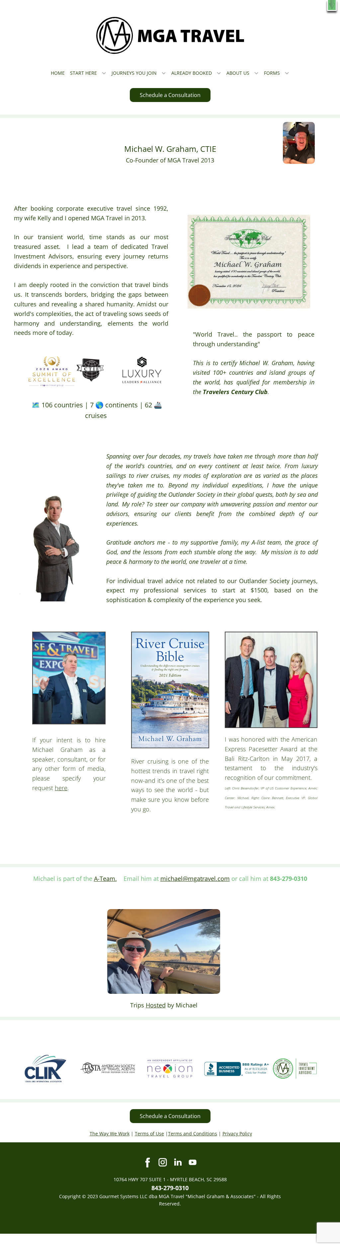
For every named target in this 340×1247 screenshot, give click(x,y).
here (61, 788)
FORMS (272, 73)
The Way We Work (109, 1133)
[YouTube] (192, 1162)
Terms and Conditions (192, 1133)
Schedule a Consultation (170, 95)
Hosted (156, 1005)
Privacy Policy (237, 1133)
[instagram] (162, 1162)
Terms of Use (149, 1133)
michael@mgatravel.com (195, 879)
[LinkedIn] (177, 1162)
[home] (170, 35)
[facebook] (147, 1162)
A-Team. (105, 879)
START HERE (83, 73)
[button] (332, 5)
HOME (58, 73)
